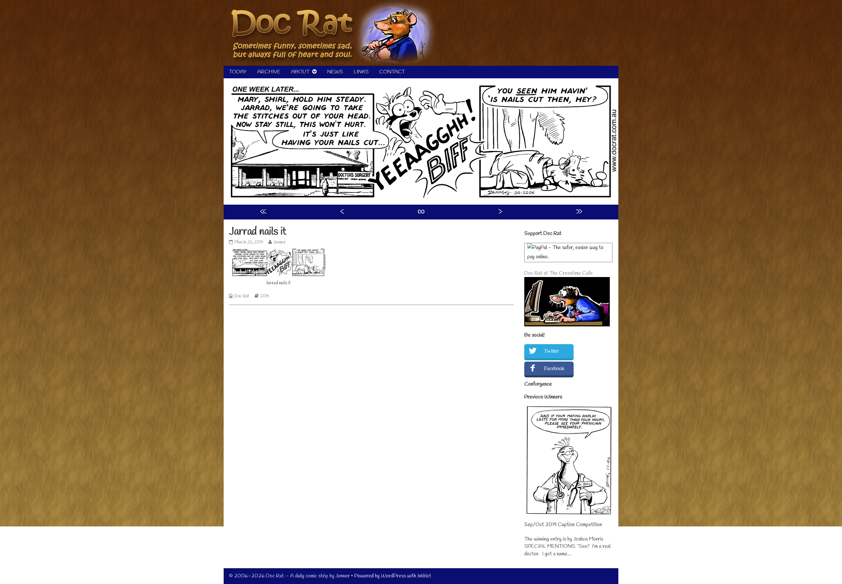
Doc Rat (241, 296)
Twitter (551, 351)
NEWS (335, 71)
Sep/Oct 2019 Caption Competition (563, 524)
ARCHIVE (269, 71)
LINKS (361, 71)
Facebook (554, 368)
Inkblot (424, 575)
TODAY (238, 71)
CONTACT (392, 71)
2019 (264, 296)
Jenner (279, 242)
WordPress (393, 575)
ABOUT (300, 71)
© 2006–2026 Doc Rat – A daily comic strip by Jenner (289, 575)
